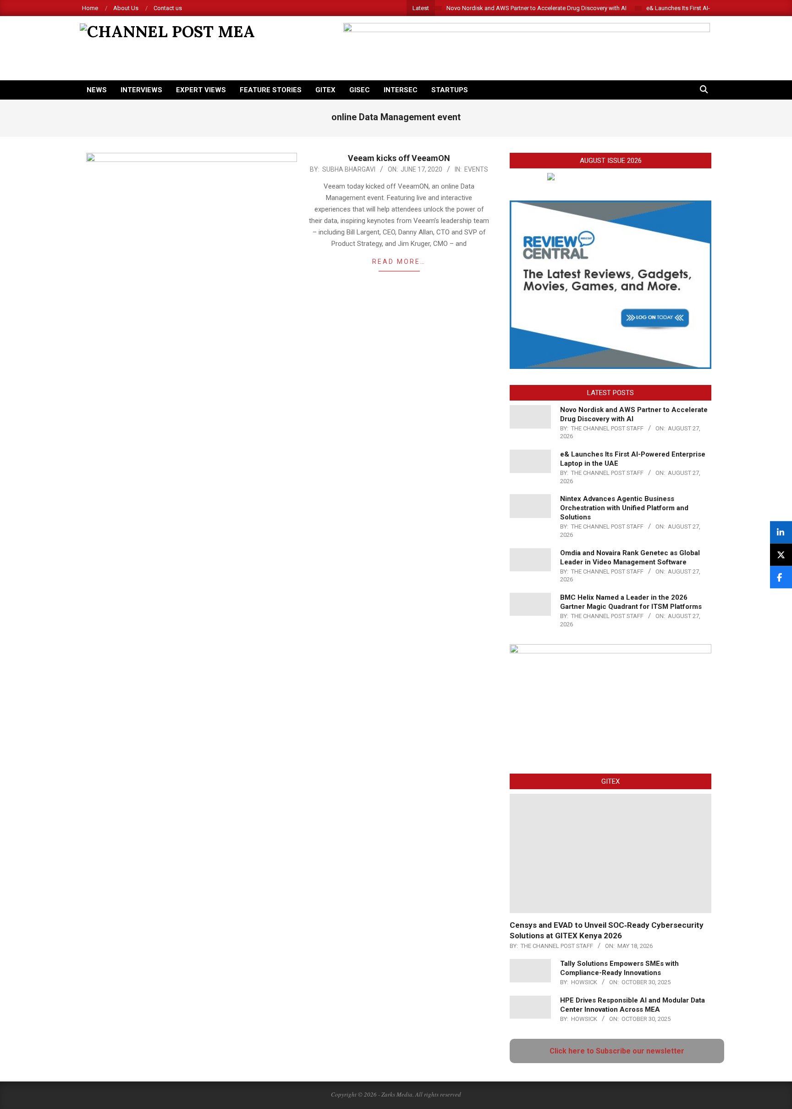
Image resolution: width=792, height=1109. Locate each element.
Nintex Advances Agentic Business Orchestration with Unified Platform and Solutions (624, 508)
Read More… (399, 261)
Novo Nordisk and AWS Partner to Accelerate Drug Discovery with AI (536, 8)
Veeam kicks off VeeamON (399, 158)
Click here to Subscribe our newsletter (617, 1051)
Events (476, 169)
